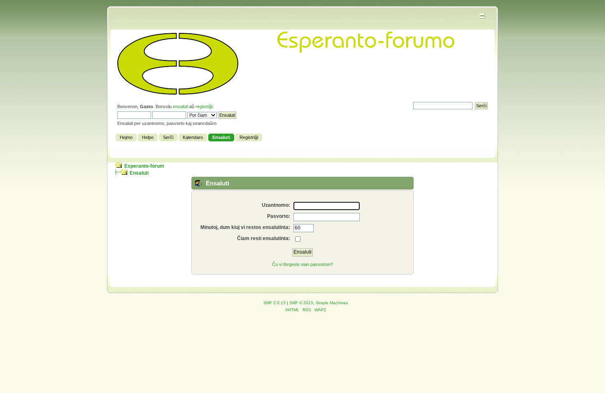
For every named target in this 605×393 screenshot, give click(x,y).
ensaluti (180, 106)
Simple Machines (332, 303)
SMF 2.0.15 (274, 303)
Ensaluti (139, 173)
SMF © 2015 (301, 303)
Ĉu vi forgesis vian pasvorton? (302, 264)
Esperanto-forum (144, 166)
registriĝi (203, 106)
